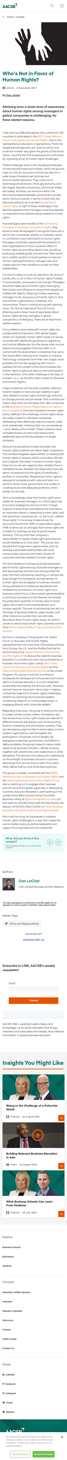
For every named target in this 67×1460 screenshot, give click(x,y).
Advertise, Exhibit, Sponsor (16, 1292)
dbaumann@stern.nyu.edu (40, 799)
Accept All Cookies (43, 1454)
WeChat (10, 1411)
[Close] (62, 1437)
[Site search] (52, 6)
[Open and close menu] (62, 5)
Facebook (10, 1383)
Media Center (9, 1338)
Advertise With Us (33, 939)
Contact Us (8, 1348)
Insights (20, 16)
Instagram (11, 1393)
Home (10, 16)
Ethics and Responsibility (24, 923)
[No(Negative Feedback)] (58, 842)
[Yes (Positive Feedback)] (50, 842)
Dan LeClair (13, 95)
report (16, 378)
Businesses (8, 1256)
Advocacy (7, 1320)
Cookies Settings (20, 1454)
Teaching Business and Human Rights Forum (33, 780)
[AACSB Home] (9, 5)
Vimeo (9, 1402)
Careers (6, 1329)
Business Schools (11, 1247)
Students (6, 1265)
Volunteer (7, 1301)
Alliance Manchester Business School (24, 670)
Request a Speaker (12, 1310)
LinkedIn (10, 1374)
